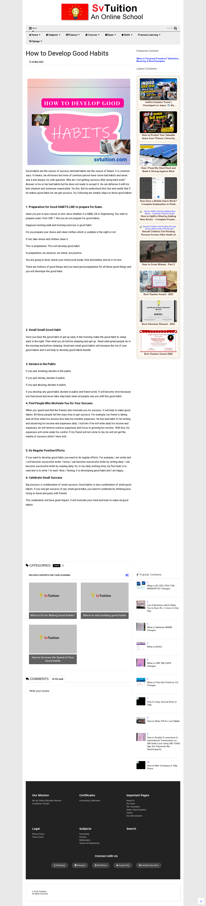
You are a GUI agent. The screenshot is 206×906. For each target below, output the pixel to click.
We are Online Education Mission (46, 800)
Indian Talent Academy (136, 810)
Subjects (53, 35)
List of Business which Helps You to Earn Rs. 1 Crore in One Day (163, 608)
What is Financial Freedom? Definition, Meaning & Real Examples (157, 59)
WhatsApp (60, 865)
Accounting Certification (89, 800)
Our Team (130, 804)
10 (148, 762)
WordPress (102, 865)
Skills (127, 35)
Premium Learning (148, 35)
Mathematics (84, 840)
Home (34, 35)
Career (129, 813)
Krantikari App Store (150, 865)
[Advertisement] (54, 304)
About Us (130, 800)
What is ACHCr (154, 646)
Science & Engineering (89, 843)
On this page (57, 679)
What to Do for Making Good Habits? (53, 615)
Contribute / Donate (40, 804)
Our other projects (134, 816)
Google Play (123, 865)
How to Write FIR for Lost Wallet (163, 721)
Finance (73, 35)
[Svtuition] (103, 21)
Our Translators (133, 807)
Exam (110, 35)
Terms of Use (38, 837)
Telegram (81, 865)
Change (35, 41)
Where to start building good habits (104, 615)
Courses (92, 35)
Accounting (84, 834)
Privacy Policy (38, 834)
